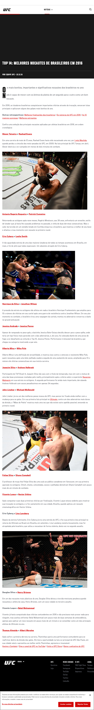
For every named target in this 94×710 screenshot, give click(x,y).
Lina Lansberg (22, 514)
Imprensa (78, 672)
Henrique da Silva (10, 304)
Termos (90, 665)
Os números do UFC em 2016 (69, 115)
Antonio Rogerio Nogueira (14, 214)
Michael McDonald (25, 390)
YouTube (66, 672)
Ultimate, (54, 399)
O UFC (77, 662)
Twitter (65, 678)
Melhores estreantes (28, 118)
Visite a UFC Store (54, 646)
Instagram (66, 668)
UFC (52, 662)
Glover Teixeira (9, 134)
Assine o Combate (9, 646)
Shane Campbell (23, 475)
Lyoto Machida (81, 140)
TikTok (65, 675)
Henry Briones (24, 592)
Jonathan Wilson (29, 304)
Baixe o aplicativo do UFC (74, 646)
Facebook (66, 665)
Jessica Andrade (10, 326)
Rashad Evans (25, 134)
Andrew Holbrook (26, 368)
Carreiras (54, 665)
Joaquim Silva (8, 368)
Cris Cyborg (7, 236)
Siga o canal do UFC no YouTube (32, 646)
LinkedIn (66, 681)
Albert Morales (27, 631)
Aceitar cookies (66, 704)
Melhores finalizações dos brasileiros (39, 115)
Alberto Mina (8, 349)
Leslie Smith (21, 236)
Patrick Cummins (37, 214)
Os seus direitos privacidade (12, 704)
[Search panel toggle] (90, 9)
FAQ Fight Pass (80, 665)
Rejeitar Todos (83, 704)
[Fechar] (90, 695)
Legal (89, 662)
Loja (52, 668)
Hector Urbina (24, 494)
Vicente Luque (9, 494)
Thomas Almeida (10, 631)
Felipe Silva (7, 475)
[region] (47, 700)
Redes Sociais (68, 662)
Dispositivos (79, 668)
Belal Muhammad (26, 608)
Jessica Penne (27, 326)
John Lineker (8, 390)
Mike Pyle (21, 349)
